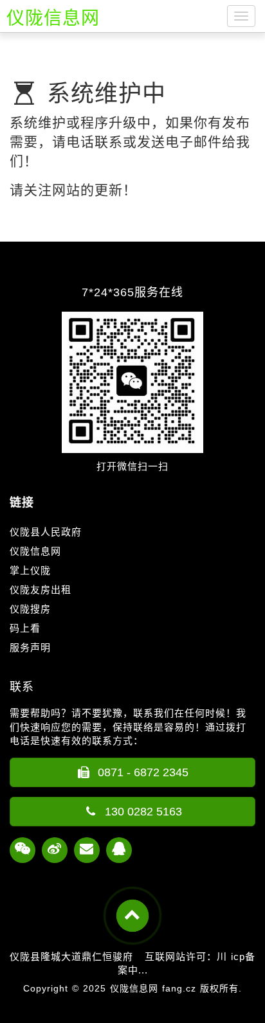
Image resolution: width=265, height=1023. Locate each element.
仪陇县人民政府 (46, 531)
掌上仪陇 (30, 570)
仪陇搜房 (30, 608)
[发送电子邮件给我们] (87, 850)
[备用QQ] (119, 850)
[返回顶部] (132, 916)
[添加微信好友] (22, 850)
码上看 (25, 628)
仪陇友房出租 (40, 589)
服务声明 (30, 647)
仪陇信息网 (35, 551)
